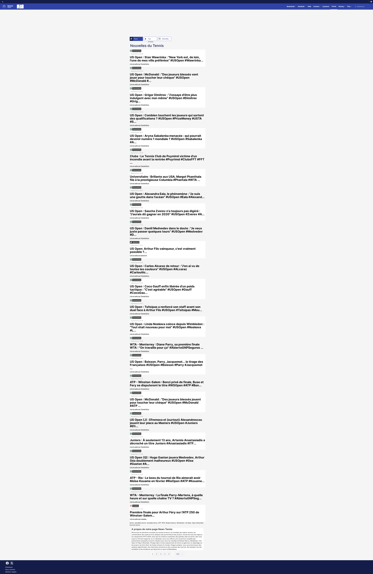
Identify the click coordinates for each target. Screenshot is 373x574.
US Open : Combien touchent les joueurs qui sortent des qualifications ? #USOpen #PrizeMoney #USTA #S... (167, 118)
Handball (301, 6)
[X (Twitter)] (12, 563)
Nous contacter (10, 569)
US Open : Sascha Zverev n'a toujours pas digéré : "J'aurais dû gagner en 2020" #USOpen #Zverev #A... (167, 212)
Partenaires (9, 567)
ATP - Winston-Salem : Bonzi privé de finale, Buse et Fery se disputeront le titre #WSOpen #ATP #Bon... (167, 383)
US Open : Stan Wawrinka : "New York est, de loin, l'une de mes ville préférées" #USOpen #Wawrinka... (166, 58)
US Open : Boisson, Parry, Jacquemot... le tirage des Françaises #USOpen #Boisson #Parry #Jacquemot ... (166, 365)
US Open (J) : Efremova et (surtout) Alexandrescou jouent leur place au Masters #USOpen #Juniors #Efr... (166, 423)
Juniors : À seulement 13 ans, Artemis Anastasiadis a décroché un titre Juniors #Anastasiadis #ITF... (167, 441)
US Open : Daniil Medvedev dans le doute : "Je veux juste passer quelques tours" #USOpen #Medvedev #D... (166, 231)
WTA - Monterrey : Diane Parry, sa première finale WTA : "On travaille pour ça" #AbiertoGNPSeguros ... (166, 346)
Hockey (341, 6)
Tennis (334, 6)
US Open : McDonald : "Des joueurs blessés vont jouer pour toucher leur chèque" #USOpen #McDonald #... (164, 78)
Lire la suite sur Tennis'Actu (139, 64)
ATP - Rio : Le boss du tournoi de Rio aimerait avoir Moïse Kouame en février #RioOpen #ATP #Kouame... (167, 479)
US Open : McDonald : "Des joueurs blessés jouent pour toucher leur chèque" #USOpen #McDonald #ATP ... (165, 402)
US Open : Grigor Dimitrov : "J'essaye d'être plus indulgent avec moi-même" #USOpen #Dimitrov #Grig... (163, 98)
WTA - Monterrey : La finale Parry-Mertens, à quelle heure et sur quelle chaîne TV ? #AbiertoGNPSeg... (166, 496)
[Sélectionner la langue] (370, 2)
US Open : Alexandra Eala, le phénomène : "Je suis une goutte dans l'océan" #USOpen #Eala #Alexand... (167, 195)
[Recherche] (355, 6)
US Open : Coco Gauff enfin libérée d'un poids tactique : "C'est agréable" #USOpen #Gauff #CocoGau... (162, 289)
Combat (316, 6)
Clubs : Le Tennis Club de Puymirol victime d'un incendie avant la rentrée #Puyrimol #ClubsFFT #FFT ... (167, 159)
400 (177, 554)
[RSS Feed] (2, 2)
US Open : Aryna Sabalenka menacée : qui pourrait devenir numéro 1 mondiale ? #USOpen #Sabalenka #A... (166, 139)
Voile (309, 6)
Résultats (165, 39)
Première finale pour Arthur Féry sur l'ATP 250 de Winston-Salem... (164, 514)
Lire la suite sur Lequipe (138, 519)
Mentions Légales (10, 572)
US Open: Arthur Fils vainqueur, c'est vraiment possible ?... (163, 250)
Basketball (290, 6)
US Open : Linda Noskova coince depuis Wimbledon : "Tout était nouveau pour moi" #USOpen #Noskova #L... (167, 327)
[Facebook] (7, 563)
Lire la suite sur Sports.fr (138, 255)
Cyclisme (326, 6)
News (136, 39)
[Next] (182, 554)
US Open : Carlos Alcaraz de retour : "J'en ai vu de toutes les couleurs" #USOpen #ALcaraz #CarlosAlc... (164, 269)
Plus (348, 6)
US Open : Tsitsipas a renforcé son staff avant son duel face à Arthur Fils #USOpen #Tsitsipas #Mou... (166, 308)
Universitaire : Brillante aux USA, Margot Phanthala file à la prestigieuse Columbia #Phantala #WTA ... (165, 178)
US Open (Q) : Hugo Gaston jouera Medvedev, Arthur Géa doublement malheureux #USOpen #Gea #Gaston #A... (167, 461)
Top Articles (150, 39)
